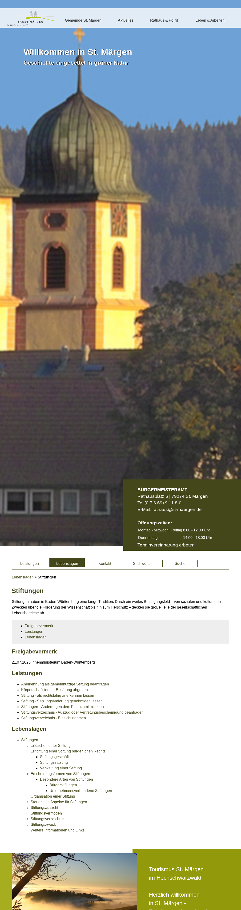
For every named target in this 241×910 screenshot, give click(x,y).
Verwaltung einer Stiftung (61, 768)
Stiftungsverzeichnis (47, 819)
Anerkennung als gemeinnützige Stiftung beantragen (65, 684)
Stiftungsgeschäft (54, 757)
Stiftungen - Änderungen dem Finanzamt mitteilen (62, 707)
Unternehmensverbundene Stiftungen (80, 791)
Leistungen (29, 564)
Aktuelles (125, 20)
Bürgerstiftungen (63, 785)
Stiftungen (29, 740)
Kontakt (104, 564)
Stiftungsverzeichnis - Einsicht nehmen (53, 718)
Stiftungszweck (43, 825)
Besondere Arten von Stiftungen (66, 779)
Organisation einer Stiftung (53, 796)
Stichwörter (142, 564)
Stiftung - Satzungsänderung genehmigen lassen (62, 701)
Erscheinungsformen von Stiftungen (60, 774)
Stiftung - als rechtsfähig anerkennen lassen (57, 695)
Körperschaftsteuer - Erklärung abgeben (54, 690)
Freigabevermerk (39, 626)
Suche (180, 564)
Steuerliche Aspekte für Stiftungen (59, 802)
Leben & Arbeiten (210, 20)
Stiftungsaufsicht (44, 808)
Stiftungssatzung (54, 762)
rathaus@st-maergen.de (177, 509)
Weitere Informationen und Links (57, 830)
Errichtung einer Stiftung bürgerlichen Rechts (68, 751)
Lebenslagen (67, 564)
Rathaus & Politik (164, 20)
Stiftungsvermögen (46, 813)
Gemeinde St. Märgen (83, 20)
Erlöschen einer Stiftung (51, 746)
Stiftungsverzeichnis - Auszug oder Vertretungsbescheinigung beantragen (82, 712)
